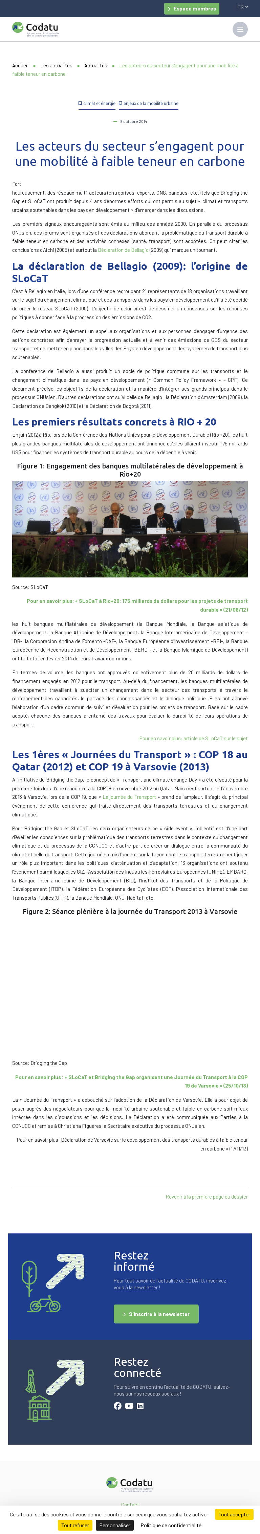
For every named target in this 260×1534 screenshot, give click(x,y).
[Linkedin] (140, 1407)
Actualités (95, 65)
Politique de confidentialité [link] (170, 1525)
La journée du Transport (129, 797)
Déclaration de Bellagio (123, 250)
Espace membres (195, 8)
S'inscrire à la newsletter (159, 1314)
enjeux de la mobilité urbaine (151, 103)
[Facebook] (118, 1407)
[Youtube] (129, 1407)
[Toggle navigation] (240, 29)
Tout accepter (234, 1514)
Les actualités (56, 65)
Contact (130, 1505)
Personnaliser (114, 1525)
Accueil (20, 65)
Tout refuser (75, 1525)
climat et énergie (99, 103)
